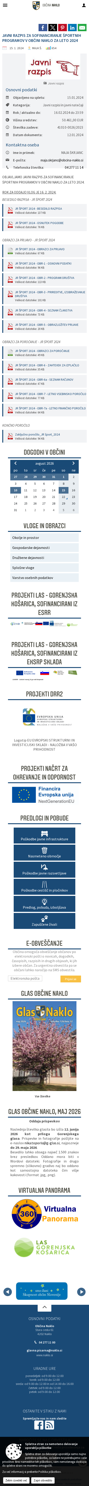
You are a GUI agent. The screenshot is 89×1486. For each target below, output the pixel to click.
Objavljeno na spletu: (29, 97)
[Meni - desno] (84, 5)
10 (15, 490)
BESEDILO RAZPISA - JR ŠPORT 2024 (27, 199)
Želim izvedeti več (16, 1480)
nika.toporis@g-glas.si (42, 1143)
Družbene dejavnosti (28, 557)
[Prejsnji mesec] (15, 463)
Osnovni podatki (44, 1318)
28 (25, 477)
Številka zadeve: (25, 127)
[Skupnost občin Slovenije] (42, 1291)
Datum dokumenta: (27, 135)
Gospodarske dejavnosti (31, 547)
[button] (7, 1292)
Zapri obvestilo (43, 1480)
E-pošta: (19, 160)
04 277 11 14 (74, 167)
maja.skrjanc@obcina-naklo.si (62, 160)
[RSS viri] (50, 1425)
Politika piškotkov (49, 1472)
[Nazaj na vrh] (44, 1308)
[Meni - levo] (5, 5)
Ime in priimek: (24, 152)
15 (63, 490)
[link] (42, 27)
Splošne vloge (23, 567)
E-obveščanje (44, 943)
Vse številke (42, 1096)
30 (43, 477)
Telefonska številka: (28, 167)
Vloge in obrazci (44, 526)
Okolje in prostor (25, 537)
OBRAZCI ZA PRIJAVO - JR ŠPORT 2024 (28, 240)
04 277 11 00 (47, 1342)
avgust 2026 (44, 463)
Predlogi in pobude (44, 818)
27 (15, 477)
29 (35, 477)
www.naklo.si (44, 1355)
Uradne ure (44, 1368)
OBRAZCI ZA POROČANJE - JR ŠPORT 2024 (31, 342)
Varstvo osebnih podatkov (32, 577)
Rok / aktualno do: (27, 112)
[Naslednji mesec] (73, 463)
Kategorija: (21, 105)
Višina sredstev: (25, 120)
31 (53, 477)
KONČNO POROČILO (16, 425)
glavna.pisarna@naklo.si (44, 1350)
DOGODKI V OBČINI (44, 452)
